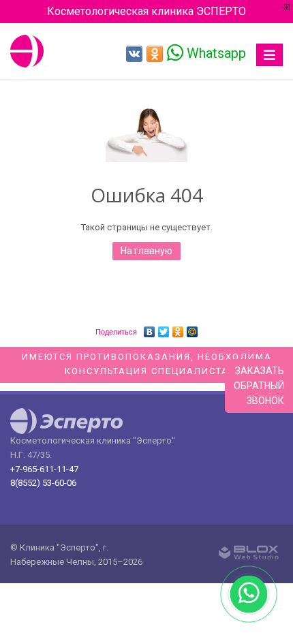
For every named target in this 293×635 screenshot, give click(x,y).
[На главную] (27, 51)
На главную (146, 250)
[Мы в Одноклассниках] (154, 54)
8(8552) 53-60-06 (43, 483)
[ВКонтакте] (149, 328)
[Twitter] (164, 328)
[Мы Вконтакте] (134, 54)
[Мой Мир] (192, 328)
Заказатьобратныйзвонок (259, 386)
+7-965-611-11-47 (44, 469)
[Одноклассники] (178, 328)
